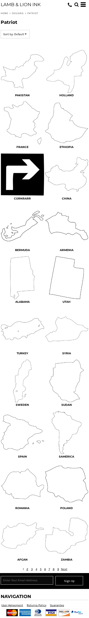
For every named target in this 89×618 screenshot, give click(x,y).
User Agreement (12, 605)
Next (64, 569)
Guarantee (57, 605)
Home (4, 13)
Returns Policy (36, 605)
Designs (18, 13)
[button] (76, 4)
